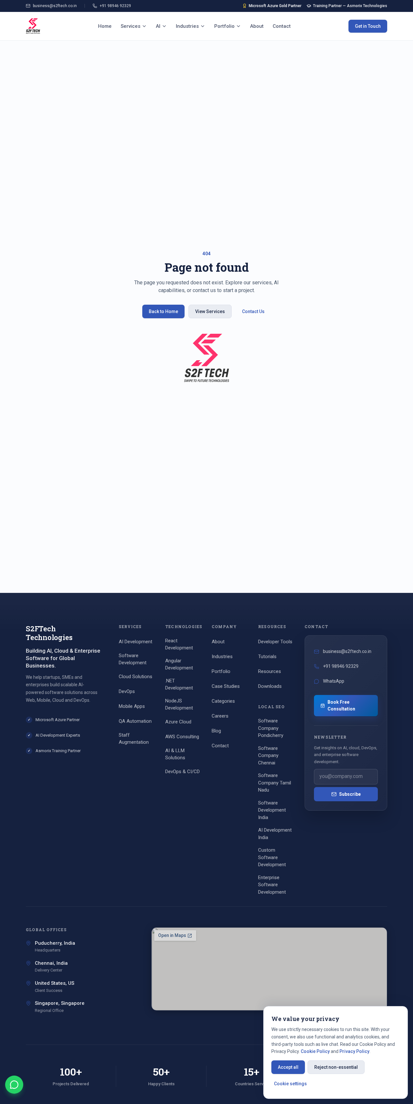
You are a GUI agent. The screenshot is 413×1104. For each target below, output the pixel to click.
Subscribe (350, 794)
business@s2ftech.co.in (55, 6)
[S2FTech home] (33, 26)
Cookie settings (290, 1083)
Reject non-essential (336, 1067)
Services (130, 26)
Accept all (288, 1067)
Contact (282, 26)
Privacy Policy (354, 1051)
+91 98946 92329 (115, 6)
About (257, 26)
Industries (187, 26)
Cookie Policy (315, 1051)
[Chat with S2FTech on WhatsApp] (14, 1085)
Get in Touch (368, 26)
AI (158, 26)
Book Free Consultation (341, 705)
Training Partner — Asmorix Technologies (350, 6)
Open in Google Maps (273, 1002)
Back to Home (163, 311)
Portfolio (224, 26)
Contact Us (253, 311)
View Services (210, 311)
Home (105, 26)
